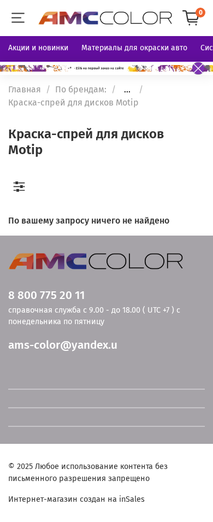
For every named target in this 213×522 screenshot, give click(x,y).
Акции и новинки (38, 47)
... (127, 90)
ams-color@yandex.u (62, 345)
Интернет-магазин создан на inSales (76, 499)
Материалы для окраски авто (134, 47)
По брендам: (80, 89)
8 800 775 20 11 (46, 295)
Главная (24, 89)
